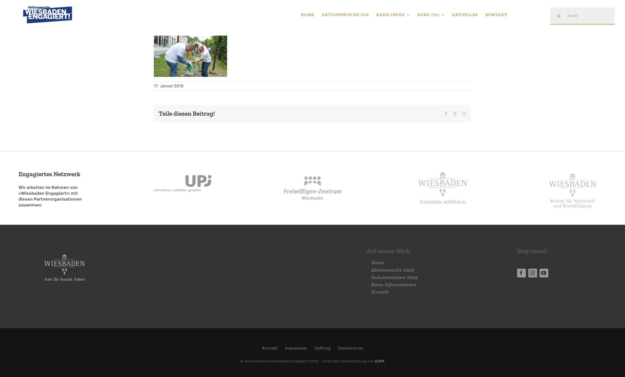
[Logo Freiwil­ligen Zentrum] (312, 164)
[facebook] (521, 273)
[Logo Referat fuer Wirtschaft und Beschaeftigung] (572, 170)
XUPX (380, 361)
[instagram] (532, 273)
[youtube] (544, 273)
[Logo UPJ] (182, 164)
